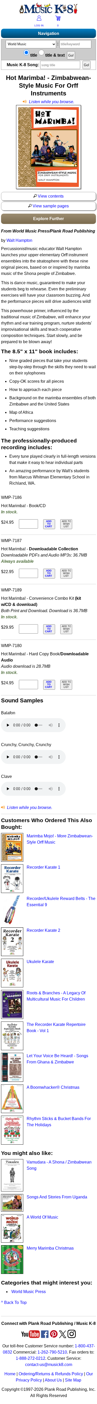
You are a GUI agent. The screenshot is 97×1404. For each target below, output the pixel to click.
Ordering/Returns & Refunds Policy (51, 1374)
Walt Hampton (19, 240)
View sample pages (50, 206)
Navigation (48, 33)
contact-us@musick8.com (48, 1364)
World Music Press (28, 1291)
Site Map (73, 1380)
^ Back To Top (14, 1302)
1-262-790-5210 (52, 1352)
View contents (50, 196)
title (33, 55)
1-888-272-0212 (30, 1358)
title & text (54, 55)
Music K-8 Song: (23, 65)
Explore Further (48, 218)
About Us (53, 1380)
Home (10, 1374)
